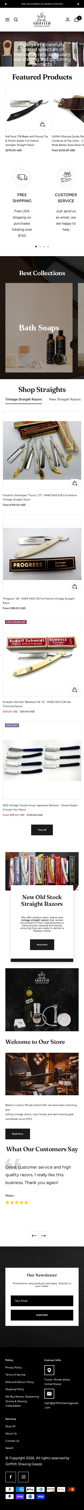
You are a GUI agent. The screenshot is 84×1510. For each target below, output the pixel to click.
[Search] (16, 20)
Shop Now (42, 944)
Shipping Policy (14, 1389)
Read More (17, 1133)
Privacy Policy (13, 1367)
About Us (11, 1433)
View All (42, 829)
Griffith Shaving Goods (23, 1464)
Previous (34, 1235)
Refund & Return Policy (19, 1382)
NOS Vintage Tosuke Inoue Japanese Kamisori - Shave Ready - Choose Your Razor (41, 807)
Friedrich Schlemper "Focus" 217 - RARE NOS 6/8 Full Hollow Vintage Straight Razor (40, 497)
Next (43, 1235)
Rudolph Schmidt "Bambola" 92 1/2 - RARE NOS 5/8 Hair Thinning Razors (37, 704)
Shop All (10, 1426)
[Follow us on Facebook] (11, 1477)
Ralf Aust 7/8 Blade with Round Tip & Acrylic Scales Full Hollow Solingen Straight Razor (26, 141)
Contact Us (12, 1440)
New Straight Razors (65, 399)
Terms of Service (15, 1374)
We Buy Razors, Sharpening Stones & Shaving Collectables (22, 1401)
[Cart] (76, 19)
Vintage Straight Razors (23, 399)
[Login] (68, 19)
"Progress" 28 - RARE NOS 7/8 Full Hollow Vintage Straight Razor (39, 600)
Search (9, 1448)
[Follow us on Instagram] (23, 1477)
